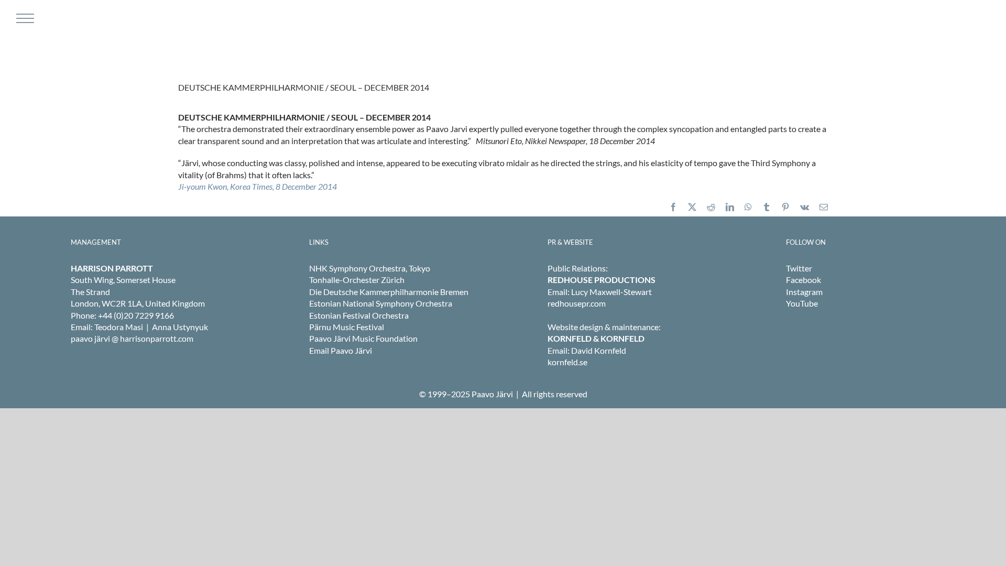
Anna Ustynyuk (180, 327)
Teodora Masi (118, 327)
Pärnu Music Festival (346, 327)
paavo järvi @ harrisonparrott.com (132, 338)
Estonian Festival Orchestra (359, 315)
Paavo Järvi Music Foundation (363, 338)
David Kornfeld (598, 350)
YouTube (802, 303)
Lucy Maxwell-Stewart (611, 292)
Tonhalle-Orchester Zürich (356, 280)
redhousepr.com (577, 303)
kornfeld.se (567, 362)
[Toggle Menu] (23, 18)
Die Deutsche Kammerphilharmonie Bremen (388, 292)
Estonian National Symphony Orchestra (380, 303)
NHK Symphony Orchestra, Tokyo (369, 268)
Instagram (804, 292)
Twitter (799, 268)
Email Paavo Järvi (340, 350)
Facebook (803, 280)
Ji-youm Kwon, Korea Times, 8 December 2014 (257, 186)
